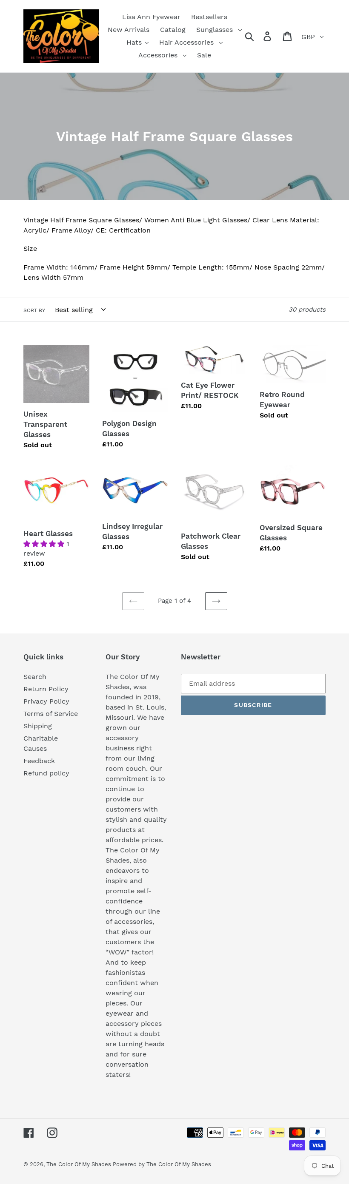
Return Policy (46, 689)
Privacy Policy (46, 701)
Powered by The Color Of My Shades (162, 1164)
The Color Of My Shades (79, 1164)
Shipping (37, 726)
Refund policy (46, 773)
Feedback (39, 761)
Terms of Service (50, 714)
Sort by (34, 310)
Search (34, 677)
